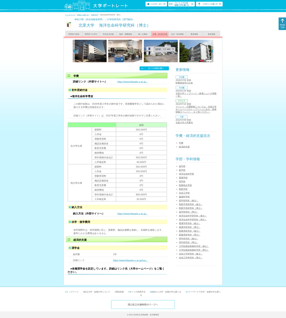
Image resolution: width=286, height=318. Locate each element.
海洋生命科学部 (186, 174)
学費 (181, 143)
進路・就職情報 (125, 34)
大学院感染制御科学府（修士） (194, 246)
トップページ (70, 15)
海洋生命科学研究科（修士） (193, 216)
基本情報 (211, 34)
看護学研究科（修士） (189, 223)
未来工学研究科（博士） (191, 257)
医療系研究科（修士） (189, 231)
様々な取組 (142, 34)
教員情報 (194, 34)
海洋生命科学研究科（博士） (193, 219)
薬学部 (182, 166)
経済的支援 (184, 147)
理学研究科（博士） (188, 242)
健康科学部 (184, 197)
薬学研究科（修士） (188, 200)
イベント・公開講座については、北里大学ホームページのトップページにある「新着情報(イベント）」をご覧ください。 (196, 109)
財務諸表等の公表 (184, 83)
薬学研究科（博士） (188, 212)
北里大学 (94, 15)
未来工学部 (184, 193)
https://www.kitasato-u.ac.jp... (132, 81)
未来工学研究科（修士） (191, 254)
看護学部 (183, 177)
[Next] (212, 51)
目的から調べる (83, 15)
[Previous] (74, 51)
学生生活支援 (108, 34)
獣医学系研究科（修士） (191, 204)
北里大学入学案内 (184, 122)
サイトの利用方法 (137, 292)
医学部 (182, 170)
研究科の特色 (73, 34)
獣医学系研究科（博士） (191, 208)
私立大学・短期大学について (97, 292)
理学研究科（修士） (188, 238)
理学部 (182, 181)
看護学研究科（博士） (189, 227)
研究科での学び (91, 34)
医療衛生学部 (185, 185)
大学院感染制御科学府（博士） (194, 250)
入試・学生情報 (177, 34)
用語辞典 (120, 292)
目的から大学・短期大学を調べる (166, 292)
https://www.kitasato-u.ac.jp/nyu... (130, 260)
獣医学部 (183, 189)
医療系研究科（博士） (189, 235)
